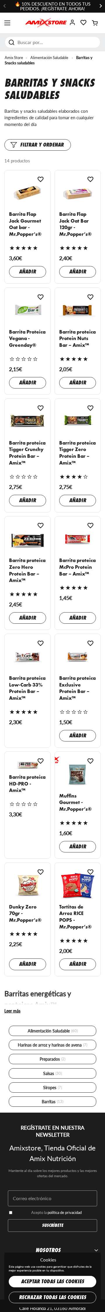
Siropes (52, 1087)
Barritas (52, 1101)
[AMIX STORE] (46, 23)
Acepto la (56, 1212)
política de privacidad (65, 1212)
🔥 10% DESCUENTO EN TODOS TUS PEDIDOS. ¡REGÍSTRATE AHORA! (52, 6)
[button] (95, 23)
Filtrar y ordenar (42, 144)
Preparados (52, 1059)
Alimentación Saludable (49, 57)
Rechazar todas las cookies (52, 1297)
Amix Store (14, 57)
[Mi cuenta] (72, 24)
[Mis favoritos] (83, 24)
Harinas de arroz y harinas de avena (52, 1044)
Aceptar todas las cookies (52, 1281)
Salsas (52, 1073)
